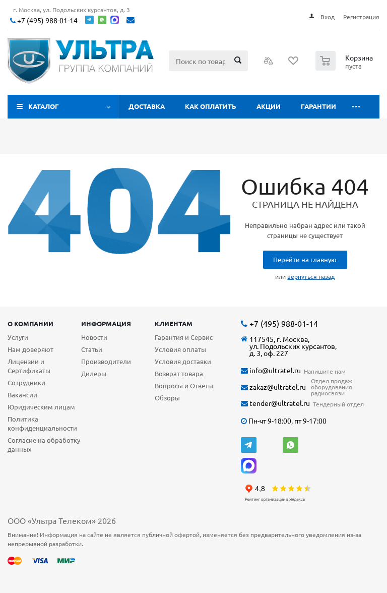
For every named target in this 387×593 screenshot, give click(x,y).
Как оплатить (210, 106)
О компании (30, 323)
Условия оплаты (180, 349)
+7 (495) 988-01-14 (47, 20)
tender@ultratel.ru (279, 403)
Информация (106, 323)
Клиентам (173, 323)
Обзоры (167, 397)
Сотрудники (26, 382)
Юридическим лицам (41, 406)
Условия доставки (183, 361)
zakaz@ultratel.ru (277, 387)
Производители (106, 361)
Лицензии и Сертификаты (29, 366)
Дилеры (93, 373)
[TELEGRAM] (248, 445)
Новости (94, 337)
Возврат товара (179, 373)
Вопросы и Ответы (184, 385)
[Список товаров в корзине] (345, 67)
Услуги (18, 337)
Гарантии (318, 106)
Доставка (146, 106)
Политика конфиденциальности (42, 423)
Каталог (43, 106)
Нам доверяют (30, 349)
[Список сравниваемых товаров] (268, 64)
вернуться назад (311, 276)
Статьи (91, 349)
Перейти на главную (305, 259)
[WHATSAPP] (290, 445)
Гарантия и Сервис (184, 337)
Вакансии (22, 394)
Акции (268, 106)
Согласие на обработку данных (44, 444)
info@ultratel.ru (274, 370)
